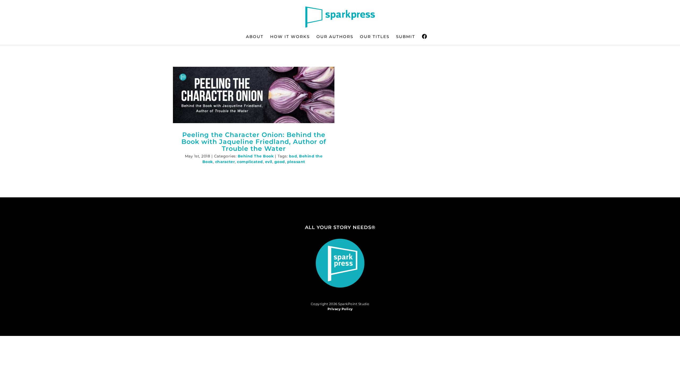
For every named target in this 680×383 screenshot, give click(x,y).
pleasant (296, 161)
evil (268, 161)
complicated (250, 161)
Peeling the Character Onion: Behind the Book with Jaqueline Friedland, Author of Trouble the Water (253, 141)
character (225, 161)
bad (293, 156)
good (279, 161)
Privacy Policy (340, 309)
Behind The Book (256, 156)
